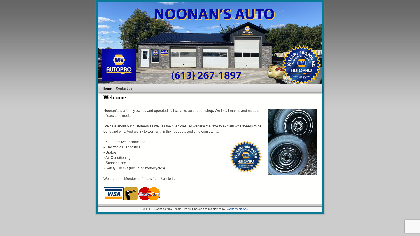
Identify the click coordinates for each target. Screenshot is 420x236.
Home (107, 88)
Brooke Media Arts (237, 209)
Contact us (124, 88)
